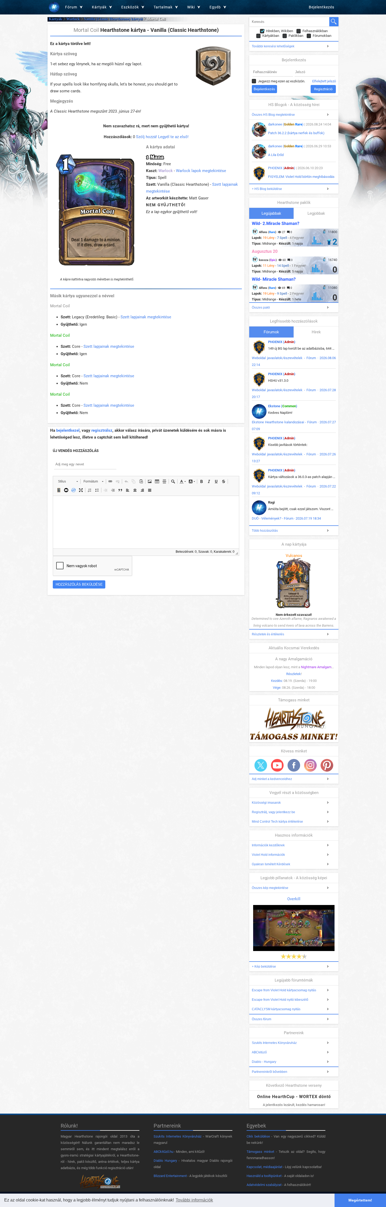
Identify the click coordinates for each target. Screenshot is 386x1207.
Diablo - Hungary (264, 1062)
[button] (68, 481)
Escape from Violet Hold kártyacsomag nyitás (284, 990)
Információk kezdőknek (268, 845)
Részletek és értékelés (268, 634)
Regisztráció (323, 89)
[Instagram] (310, 765)
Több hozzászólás (265, 530)
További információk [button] (194, 1200)
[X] (260, 765)
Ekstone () (282, 406)
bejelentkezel (68, 430)
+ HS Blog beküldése (267, 189)
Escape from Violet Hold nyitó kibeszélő (280, 1000)
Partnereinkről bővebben (269, 1072)
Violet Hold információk (268, 855)
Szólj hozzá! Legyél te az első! (162, 136)
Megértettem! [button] (360, 1200)
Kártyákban (270, 36)
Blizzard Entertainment (170, 1176)
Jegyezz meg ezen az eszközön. (281, 81)
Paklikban (296, 36)
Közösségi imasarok (266, 802)
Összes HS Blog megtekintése (273, 115)
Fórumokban (322, 36)
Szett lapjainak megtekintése (146, 317)
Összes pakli (261, 307)
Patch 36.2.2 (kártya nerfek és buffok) (296, 133)
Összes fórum (261, 1019)
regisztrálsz (101, 430)
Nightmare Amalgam (316, 667)
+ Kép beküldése (264, 966)
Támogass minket (260, 1152)
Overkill (293, 899)
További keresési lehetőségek (273, 46)
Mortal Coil (60, 306)
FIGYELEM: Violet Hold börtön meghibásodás (301, 177)
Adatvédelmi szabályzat (264, 1185)
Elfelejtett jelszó (324, 81)
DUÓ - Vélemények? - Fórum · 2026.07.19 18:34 (286, 518)
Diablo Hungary (165, 1161)
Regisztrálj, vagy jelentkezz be (273, 812)
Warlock (73, 19)
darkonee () (286, 124)
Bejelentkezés (321, 7)
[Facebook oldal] (294, 765)
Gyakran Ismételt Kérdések (271, 864)
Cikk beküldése (258, 1136)
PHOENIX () (281, 168)
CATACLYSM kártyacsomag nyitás (276, 1009)
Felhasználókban (315, 31)
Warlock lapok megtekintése (201, 170)
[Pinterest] (327, 765)
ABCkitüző (259, 1052)
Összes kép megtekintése (270, 888)
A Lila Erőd (276, 155)
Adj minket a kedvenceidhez (272, 779)
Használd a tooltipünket (264, 1176)
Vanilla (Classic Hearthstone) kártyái (113, 19)
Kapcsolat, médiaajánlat (264, 1167)
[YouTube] (277, 765)
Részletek (293, 674)
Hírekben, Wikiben (279, 31)
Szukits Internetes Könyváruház (274, 1043)
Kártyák (55, 19)
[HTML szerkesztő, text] (146, 522)
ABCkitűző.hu (163, 1152)
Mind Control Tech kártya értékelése (277, 821)
